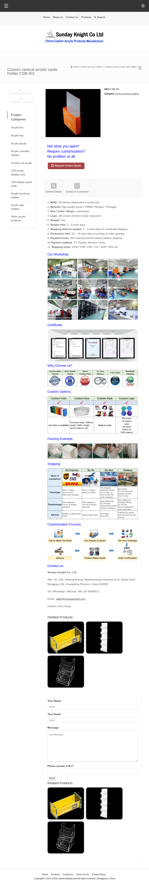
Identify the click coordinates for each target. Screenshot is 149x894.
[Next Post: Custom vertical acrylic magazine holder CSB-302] (22, 98)
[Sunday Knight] (74, 43)
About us (58, 17)
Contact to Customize (77, 191)
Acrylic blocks (19, 143)
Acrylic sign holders (17, 207)
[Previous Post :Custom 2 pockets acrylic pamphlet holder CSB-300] (21, 90)
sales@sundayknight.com (70, 598)
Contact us (72, 17)
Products (86, 17)
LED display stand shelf (21, 184)
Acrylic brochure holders (127, 93)
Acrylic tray (17, 135)
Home (46, 17)
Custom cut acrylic (21, 163)
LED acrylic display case (18, 172)
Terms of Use (82, 874)
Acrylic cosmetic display (20, 153)
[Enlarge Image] (73, 89)
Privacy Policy (99, 874)
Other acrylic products (18, 218)
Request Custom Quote (68, 165)
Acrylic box (17, 127)
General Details (54, 191)
